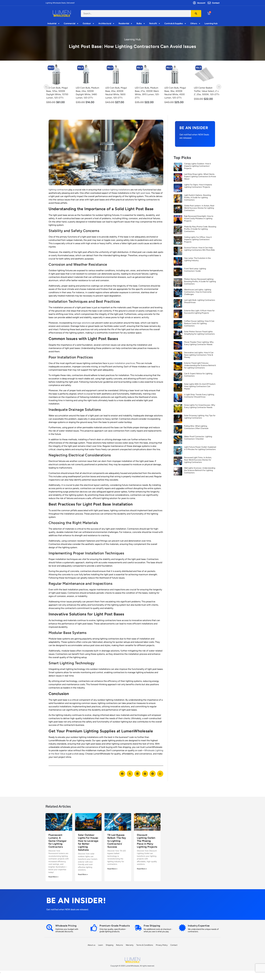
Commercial (69, 24)
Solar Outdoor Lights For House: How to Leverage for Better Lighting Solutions (88, 842)
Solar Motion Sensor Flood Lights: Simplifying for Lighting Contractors (199, 332)
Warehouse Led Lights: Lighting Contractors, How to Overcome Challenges (197, 291)
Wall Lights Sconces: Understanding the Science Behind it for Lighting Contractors (199, 470)
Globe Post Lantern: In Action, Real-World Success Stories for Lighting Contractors (199, 208)
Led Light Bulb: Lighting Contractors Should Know (199, 301)
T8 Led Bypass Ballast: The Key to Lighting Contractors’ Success (116, 840)
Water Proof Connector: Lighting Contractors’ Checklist (198, 437)
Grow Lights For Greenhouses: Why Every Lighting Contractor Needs (199, 406)
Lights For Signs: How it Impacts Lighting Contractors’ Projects (198, 186)
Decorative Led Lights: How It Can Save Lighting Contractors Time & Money (199, 354)
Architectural (104, 24)
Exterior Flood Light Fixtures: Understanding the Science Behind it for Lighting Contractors (200, 365)
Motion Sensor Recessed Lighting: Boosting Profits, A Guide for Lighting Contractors (200, 281)
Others (193, 24)
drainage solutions (82, 322)
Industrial (51, 24)
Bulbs (139, 24)
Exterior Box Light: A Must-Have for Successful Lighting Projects (199, 311)
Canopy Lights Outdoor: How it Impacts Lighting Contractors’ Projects (197, 166)
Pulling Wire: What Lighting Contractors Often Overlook (196, 427)
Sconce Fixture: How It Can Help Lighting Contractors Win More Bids (199, 248)
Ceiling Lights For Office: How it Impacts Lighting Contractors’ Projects (198, 239)
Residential (124, 24)
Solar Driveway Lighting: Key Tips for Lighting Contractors (199, 416)
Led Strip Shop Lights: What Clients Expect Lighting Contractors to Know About (200, 176)
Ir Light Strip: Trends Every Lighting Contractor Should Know (199, 395)
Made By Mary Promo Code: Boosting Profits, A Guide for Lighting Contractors (200, 229)
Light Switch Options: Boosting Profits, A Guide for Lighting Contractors (197, 197)
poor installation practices (122, 363)
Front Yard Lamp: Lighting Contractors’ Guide (195, 269)
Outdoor (87, 24)
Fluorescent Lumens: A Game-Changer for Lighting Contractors (57, 840)
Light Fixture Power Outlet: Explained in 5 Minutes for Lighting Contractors (200, 448)
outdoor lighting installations (116, 189)
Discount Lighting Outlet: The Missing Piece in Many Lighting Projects (147, 840)
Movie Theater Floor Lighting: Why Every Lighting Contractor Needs (199, 343)
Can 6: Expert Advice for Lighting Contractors (198, 374)
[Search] (196, 13)
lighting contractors (58, 189)
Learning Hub (211, 24)
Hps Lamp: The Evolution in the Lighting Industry (197, 259)
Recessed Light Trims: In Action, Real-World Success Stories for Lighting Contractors (198, 459)
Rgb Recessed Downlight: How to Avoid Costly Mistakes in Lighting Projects (198, 218)
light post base (143, 193)
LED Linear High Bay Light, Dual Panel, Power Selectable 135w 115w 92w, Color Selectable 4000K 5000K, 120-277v (206, 94)
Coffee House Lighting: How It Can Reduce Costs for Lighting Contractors (199, 323)
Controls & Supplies (173, 24)
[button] (122, 774)
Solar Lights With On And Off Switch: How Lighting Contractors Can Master (200, 386)
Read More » (53, 877)
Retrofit (153, 24)
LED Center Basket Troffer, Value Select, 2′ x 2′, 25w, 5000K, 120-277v (177, 91)
